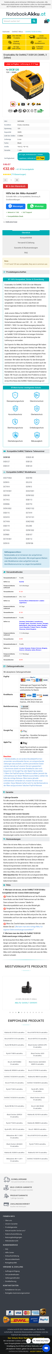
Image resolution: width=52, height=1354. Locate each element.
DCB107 (29, 535)
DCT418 (6, 522)
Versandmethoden (12, 1274)
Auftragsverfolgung (12, 1271)
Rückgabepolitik (11, 1263)
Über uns (8, 1220)
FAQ (6, 1249)
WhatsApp (39, 206)
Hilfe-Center (9, 1252)
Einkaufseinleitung (12, 1256)
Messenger (18, 206)
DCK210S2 (30, 522)
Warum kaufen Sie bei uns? (15, 1230)
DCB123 (29, 466)
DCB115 (6, 513)
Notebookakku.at (29, 1329)
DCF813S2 (30, 530)
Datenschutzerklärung (13, 1234)
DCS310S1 (30, 491)
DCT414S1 (7, 539)
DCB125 (29, 462)
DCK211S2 (30, 508)
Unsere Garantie (11, 1224)
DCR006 (6, 504)
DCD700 (29, 478)
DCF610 (6, 543)
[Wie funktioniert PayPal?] (39, 1323)
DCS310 (6, 517)
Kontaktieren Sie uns (13, 1290)
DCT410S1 (7, 491)
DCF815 (6, 482)
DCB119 (6, 526)
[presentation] (26, 232)
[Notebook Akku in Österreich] (26, 15)
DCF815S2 (30, 495)
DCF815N (29, 543)
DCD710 (29, 504)
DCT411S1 (30, 517)
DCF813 (29, 487)
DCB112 (29, 539)
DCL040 (29, 526)
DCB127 (6, 462)
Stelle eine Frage (11, 222)
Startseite (6, 32)
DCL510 (29, 482)
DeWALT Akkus (17, 32)
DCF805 (6, 535)
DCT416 (6, 530)
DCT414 (6, 487)
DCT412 (6, 500)
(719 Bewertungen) (18, 174)
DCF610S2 (7, 508)
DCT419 (29, 513)
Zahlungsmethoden (12, 1278)
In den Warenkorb (17, 186)
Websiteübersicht (11, 1241)
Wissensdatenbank (12, 1259)
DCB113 (29, 500)
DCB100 (6, 495)
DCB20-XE (30, 457)
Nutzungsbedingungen (13, 1237)
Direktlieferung (10, 1281)
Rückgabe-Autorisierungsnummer (17, 1293)
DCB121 (6, 466)
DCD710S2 (7, 478)
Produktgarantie (11, 1227)
